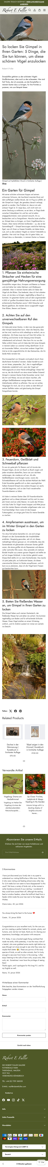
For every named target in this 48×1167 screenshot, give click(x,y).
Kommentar (6, 1016)
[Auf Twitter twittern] (10, 711)
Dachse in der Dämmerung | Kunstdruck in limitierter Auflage (12, 748)
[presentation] (23, 760)
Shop (4, 183)
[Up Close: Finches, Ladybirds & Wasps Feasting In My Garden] (35, 784)
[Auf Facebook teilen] (15, 711)
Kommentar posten (24, 1035)
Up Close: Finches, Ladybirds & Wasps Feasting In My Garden (35, 799)
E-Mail (4, 1006)
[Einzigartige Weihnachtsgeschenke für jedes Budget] (3, 1164)
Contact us (9, 1093)
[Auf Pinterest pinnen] (20, 711)
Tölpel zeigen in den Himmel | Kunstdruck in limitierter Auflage (35, 747)
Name (4, 995)
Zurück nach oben (24, 1045)
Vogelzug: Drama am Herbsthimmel (13, 798)
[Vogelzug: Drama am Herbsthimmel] (13, 784)
